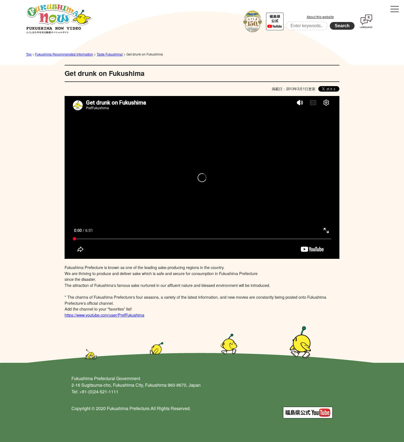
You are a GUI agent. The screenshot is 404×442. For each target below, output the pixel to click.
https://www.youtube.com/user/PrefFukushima (104, 315)
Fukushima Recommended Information (64, 54)
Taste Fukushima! (110, 54)
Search (342, 25)
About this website (320, 16)
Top (29, 54)
